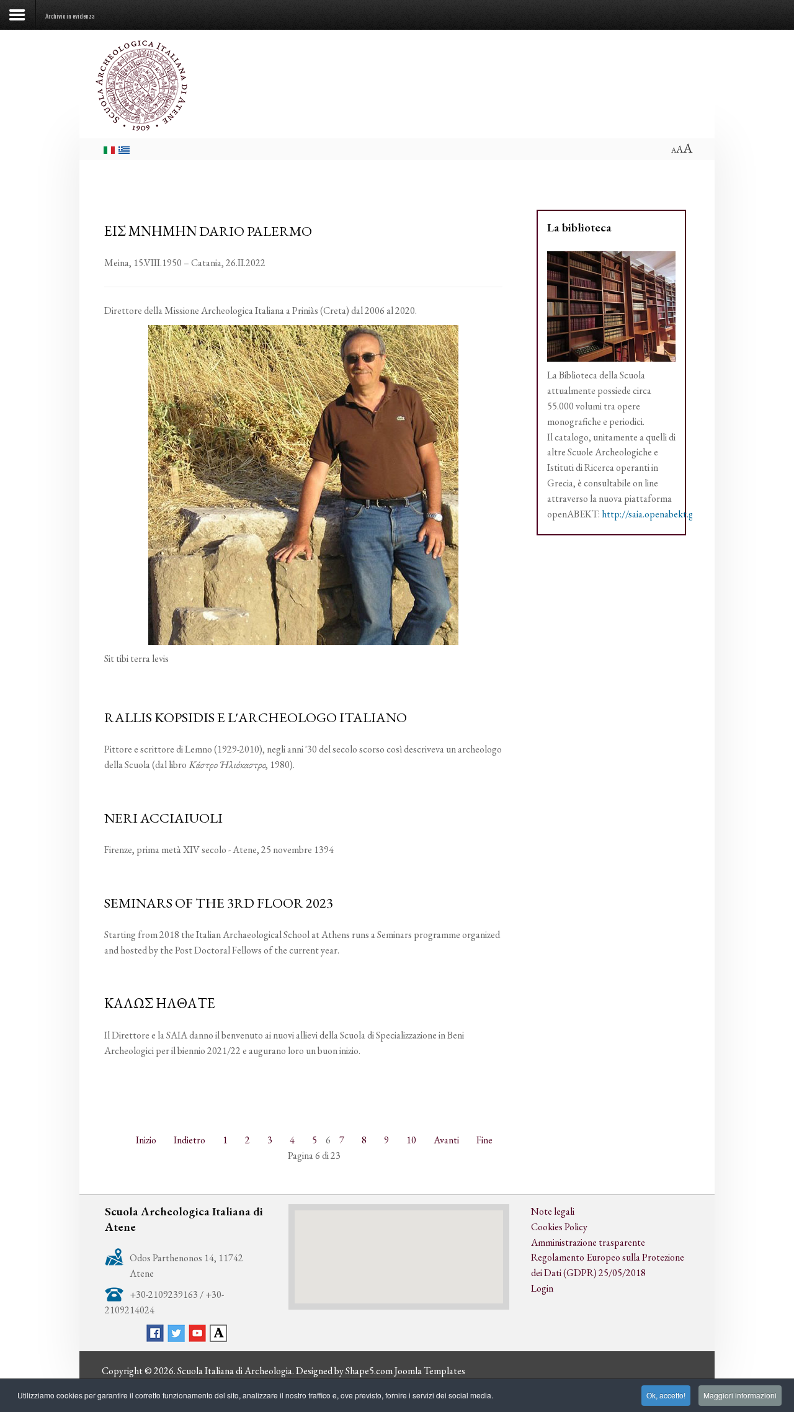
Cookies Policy (559, 1226)
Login (542, 1288)
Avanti (446, 1139)
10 (411, 1139)
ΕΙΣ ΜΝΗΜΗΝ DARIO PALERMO (208, 230)
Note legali (552, 1211)
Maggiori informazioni (740, 1395)
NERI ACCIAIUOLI (163, 817)
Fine (484, 1139)
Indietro (189, 1139)
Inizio (146, 1139)
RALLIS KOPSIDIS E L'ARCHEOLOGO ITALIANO (255, 717)
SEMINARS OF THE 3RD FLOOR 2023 (218, 902)
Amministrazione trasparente (588, 1242)
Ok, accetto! (665, 1395)
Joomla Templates (430, 1370)
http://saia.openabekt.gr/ (651, 514)
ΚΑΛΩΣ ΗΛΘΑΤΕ (159, 1003)
